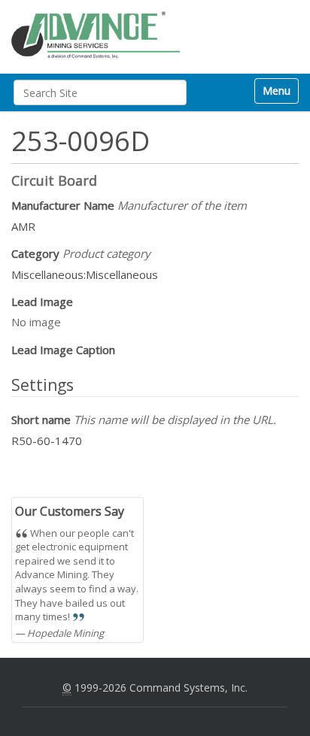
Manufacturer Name (129, 205)
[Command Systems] (95, 35)
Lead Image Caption (63, 349)
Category (80, 253)
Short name (143, 419)
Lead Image (42, 301)
